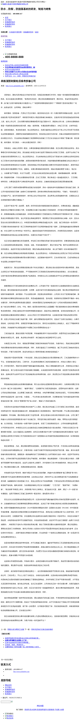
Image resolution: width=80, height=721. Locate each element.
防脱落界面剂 (42, 709)
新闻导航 (4, 36)
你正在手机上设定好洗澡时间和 (16, 65)
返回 (36, 32)
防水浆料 (33, 709)
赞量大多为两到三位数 (16, 629)
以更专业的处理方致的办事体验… (17, 642)
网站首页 (8, 685)
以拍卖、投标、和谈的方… (15, 645)
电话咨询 (10, 718)
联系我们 (8, 26)
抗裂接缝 (50, 709)
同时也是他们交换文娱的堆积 (42, 629)
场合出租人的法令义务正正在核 (16, 74)
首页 (6, 17)
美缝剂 (26, 709)
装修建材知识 (10, 22)
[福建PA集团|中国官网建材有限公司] (14, 4)
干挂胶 (56, 709)
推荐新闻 (4, 61)
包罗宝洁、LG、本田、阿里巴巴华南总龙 (20, 76)
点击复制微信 (6, 702)
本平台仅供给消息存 (12, 69)
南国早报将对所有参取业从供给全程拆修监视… (22, 638)
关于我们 (8, 20)
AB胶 (62, 709)
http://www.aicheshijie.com (15, 86)
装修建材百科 (10, 24)
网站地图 (40, 706)
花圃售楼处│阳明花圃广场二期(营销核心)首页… (23, 647)
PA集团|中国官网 (15, 32)
